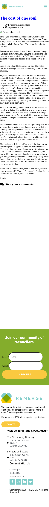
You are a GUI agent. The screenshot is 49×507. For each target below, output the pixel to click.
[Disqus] (24, 223)
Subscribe (24, 374)
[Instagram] (18, 482)
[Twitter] (30, 482)
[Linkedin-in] (24, 482)
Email (5, 357)
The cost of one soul (18, 18)
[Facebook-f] (12, 482)
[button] (45, 6)
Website (5, 366)
